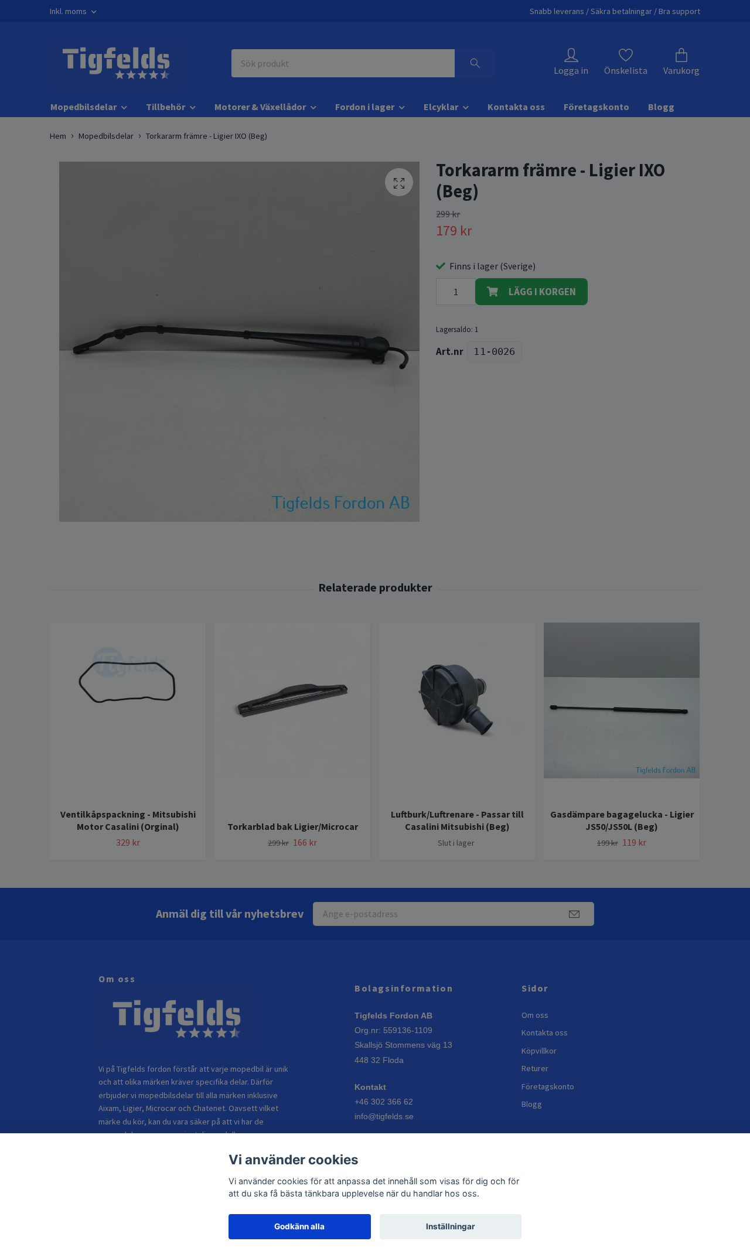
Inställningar (450, 1226)
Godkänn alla (299, 1226)
